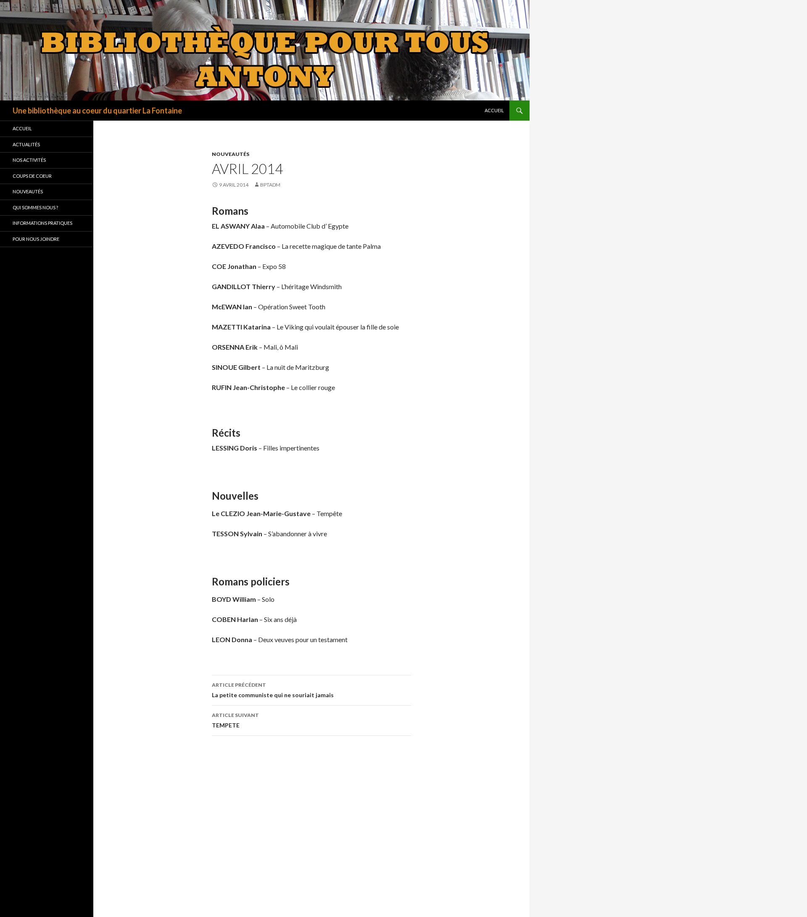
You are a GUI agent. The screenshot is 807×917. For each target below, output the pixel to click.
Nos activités (29, 160)
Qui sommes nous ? (35, 207)
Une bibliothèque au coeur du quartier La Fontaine (97, 110)
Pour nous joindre (36, 239)
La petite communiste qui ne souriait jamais (273, 690)
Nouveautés (230, 154)
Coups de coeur (32, 176)
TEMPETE (235, 720)
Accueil (494, 110)
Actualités (26, 144)
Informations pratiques (42, 223)
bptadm (270, 185)
